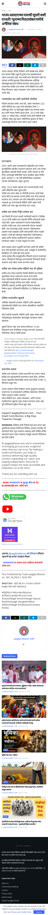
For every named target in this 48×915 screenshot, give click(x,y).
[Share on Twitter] (19, 65)
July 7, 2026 (23, 793)
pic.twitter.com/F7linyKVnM (16, 356)
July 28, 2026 (24, 726)
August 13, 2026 (25, 691)
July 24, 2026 (24, 758)
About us (5, 883)
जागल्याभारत (14, 482)
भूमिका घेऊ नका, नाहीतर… (10, 755)
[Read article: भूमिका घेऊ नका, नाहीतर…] (24, 741)
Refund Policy (7, 897)
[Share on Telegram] (35, 65)
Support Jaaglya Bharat (10, 900)
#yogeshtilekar (10, 353)
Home (4, 11)
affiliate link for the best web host (12, 544)
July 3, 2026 (23, 827)
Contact (5, 890)
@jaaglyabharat (17, 553)
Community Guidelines (10, 886)
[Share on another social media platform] (42, 65)
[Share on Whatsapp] (27, 65)
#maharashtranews (26, 353)
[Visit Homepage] (24, 3)
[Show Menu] (3, 3)
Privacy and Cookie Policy (21, 912)
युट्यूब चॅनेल (28, 482)
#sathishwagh (27, 350)
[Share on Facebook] (12, 65)
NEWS (9, 11)
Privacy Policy (7, 893)
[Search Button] (45, 3)
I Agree (39, 912)
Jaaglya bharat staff (16, 29)
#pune (18, 350)
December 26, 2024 (34, 29)
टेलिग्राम (33, 553)
